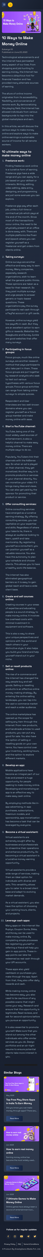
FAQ (19, 1244)
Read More (14, 1118)
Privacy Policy (9, 1244)
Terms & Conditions (31, 1244)
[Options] (4, 4)
